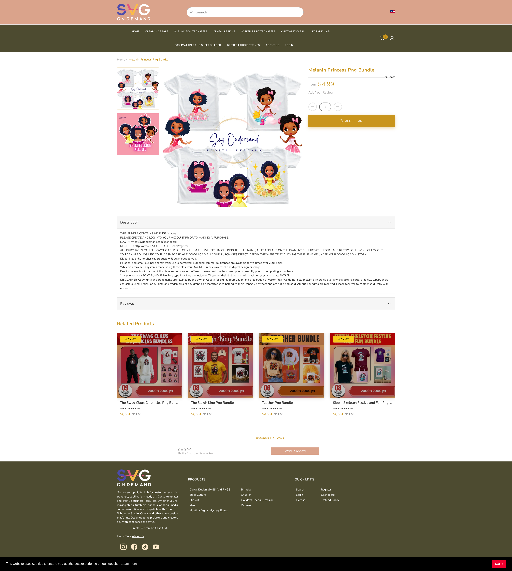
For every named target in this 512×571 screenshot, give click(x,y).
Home (121, 59)
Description (129, 222)
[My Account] (392, 38)
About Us (138, 536)
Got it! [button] (499, 563)
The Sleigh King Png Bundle (212, 403)
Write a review (295, 451)
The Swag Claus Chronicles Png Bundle (149, 403)
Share (391, 77)
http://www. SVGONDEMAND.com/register (161, 246)
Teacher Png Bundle (277, 403)
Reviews (127, 303)
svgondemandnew (130, 408)
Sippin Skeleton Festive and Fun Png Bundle (362, 403)
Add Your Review (320, 92)
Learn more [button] (129, 563)
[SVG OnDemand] (133, 12)
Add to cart (354, 121)
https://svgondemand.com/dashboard (154, 242)
